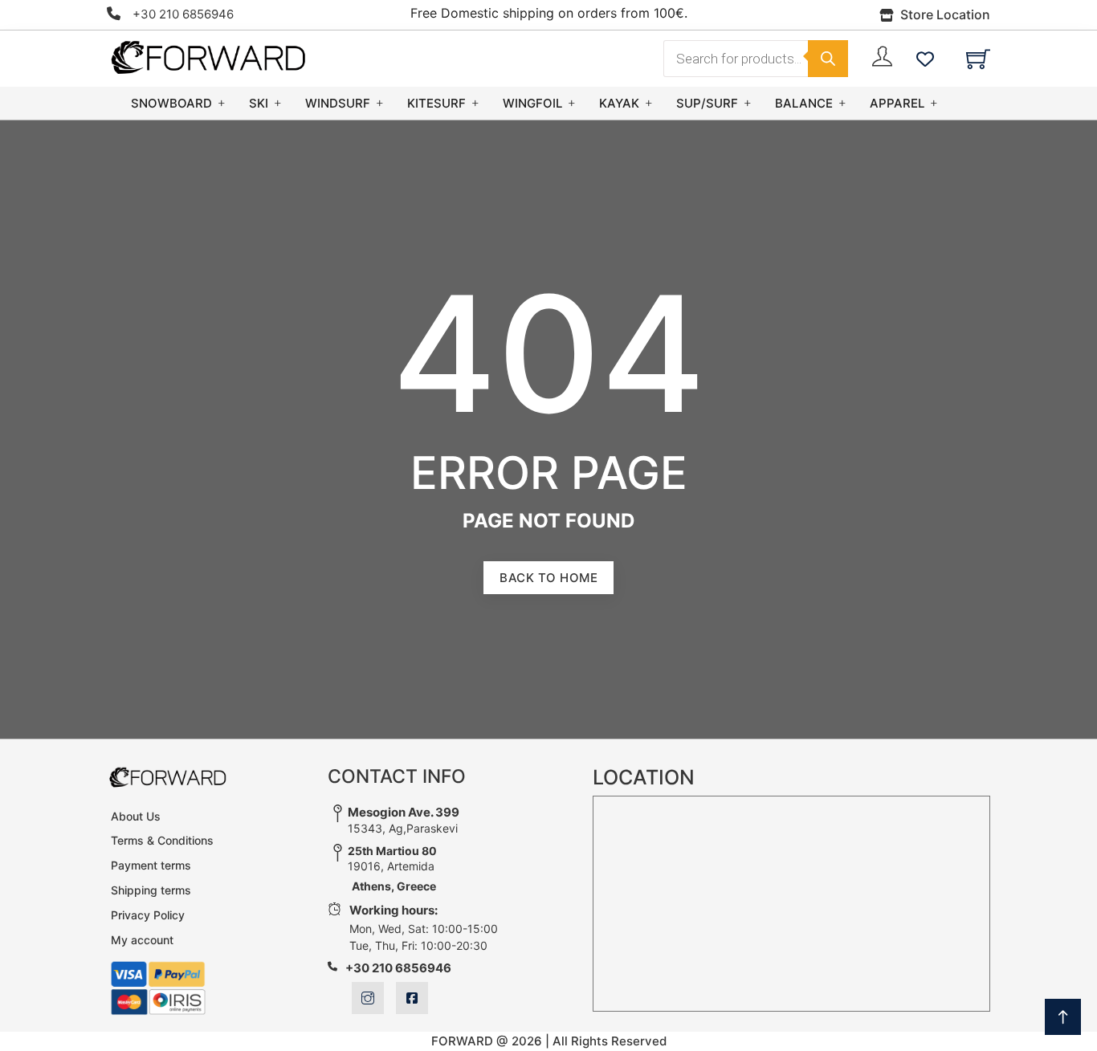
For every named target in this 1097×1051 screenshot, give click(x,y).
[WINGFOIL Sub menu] (572, 103)
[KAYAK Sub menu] (649, 103)
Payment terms (151, 865)
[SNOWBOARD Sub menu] (221, 103)
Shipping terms (151, 890)
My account (142, 940)
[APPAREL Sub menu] (934, 103)
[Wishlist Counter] (925, 58)
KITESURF (436, 103)
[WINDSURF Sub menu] (380, 103)
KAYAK (619, 103)
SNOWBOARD (171, 103)
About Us (136, 816)
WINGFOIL (532, 103)
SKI (258, 103)
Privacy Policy (148, 915)
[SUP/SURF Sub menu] (747, 103)
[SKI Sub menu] (278, 103)
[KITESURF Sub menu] (475, 103)
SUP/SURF (707, 103)
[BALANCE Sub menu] (842, 103)
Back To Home (548, 577)
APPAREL (897, 103)
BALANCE (804, 103)
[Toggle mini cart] (978, 59)
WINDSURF (337, 103)
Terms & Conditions (162, 840)
